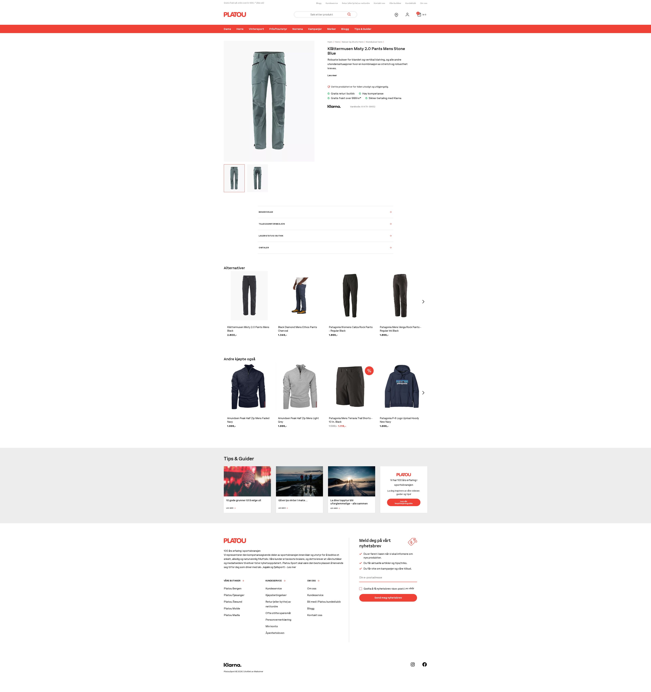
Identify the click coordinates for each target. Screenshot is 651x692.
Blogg (318, 3)
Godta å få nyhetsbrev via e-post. (389, 588)
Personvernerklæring (278, 619)
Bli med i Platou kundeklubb (324, 601)
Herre (239, 29)
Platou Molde (232, 608)
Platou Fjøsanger (234, 595)
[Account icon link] (407, 14)
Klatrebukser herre (374, 42)
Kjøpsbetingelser (276, 595)
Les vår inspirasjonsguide (404, 502)
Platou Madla (232, 615)
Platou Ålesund (233, 601)
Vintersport (256, 29)
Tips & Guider (362, 29)
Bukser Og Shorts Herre (352, 42)
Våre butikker (395, 3)
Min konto (271, 626)
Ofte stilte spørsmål (278, 613)
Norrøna (297, 29)
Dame (227, 29)
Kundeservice (332, 3)
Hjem (330, 42)
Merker (331, 29)
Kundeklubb (410, 3)
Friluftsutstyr (278, 29)
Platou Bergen (232, 588)
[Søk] (349, 14)
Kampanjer (315, 29)
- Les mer (290, 567)
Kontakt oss (379, 3)
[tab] (325, 212)
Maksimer (258, 671)
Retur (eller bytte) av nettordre (356, 3)
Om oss (423, 3)
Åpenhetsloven (274, 633)
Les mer (332, 75)
